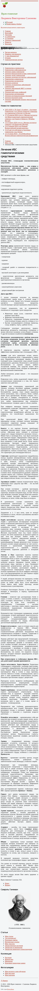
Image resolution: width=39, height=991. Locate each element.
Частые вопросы (11, 52)
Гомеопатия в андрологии (14, 81)
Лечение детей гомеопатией (15, 75)
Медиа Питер (10, 989)
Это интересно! (10, 938)
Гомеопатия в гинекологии (14, 68)
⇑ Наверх (4, 981)
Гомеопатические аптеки (14, 60)
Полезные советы (11, 940)
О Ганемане (9, 38)
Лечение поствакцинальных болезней (18, 96)
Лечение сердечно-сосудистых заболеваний (20, 77)
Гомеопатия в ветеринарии (14, 94)
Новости (8, 42)
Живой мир (9, 959)
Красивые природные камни (15, 963)
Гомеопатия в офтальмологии (15, 70)
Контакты (8, 44)
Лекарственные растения (14, 946)
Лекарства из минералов (13, 947)
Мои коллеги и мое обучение (15, 971)
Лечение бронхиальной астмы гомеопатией (20, 73)
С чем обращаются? (12, 56)
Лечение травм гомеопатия (14, 72)
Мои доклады (10, 944)
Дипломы (8, 35)
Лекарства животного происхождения (18, 949)
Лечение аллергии (11, 83)
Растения (8, 957)
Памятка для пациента (13, 54)
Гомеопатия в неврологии (14, 79)
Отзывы (8, 58)
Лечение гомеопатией (13, 40)
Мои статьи (9, 936)
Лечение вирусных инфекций (15, 92)
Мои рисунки (10, 973)
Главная (8, 31)
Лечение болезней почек (13, 98)
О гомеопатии (10, 36)
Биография (9, 33)
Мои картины (10, 975)
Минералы (9, 961)
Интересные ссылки (12, 942)
